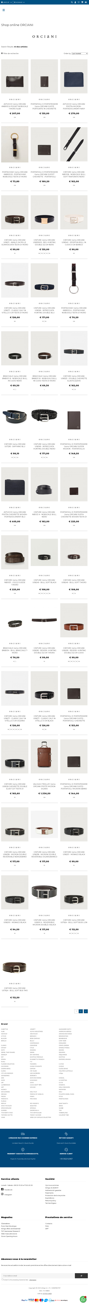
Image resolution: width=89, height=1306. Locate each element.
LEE (2, 1082)
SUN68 (61, 1108)
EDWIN (3, 1059)
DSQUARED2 (63, 1054)
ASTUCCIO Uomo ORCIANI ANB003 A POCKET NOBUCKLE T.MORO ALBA (15, 106)
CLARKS (3, 1045)
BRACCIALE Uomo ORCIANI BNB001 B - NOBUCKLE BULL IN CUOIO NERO (14, 378)
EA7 (2, 1057)
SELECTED (33, 1106)
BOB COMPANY (35, 1038)
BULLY (32, 1041)
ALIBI (3, 1031)
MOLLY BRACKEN (64, 1087)
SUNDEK (4, 1110)
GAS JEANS (4, 1066)
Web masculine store (9, 1234)
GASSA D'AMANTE (36, 1066)
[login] (74, 2)
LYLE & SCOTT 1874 (36, 1085)
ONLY (60, 1092)
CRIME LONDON (64, 1045)
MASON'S (62, 1085)
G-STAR (61, 1064)
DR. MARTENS (34, 1054)
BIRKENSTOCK (63, 1036)
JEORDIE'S (33, 1075)
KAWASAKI (33, 1080)
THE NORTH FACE (7, 1113)
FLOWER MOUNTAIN (7, 1064)
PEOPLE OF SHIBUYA (36, 1094)
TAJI (60, 1110)
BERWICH (33, 1036)
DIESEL (32, 1052)
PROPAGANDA (63, 1099)
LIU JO (61, 1082)
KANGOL (61, 1078)
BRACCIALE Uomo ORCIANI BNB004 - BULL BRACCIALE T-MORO (15, 650)
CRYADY (3, 1048)
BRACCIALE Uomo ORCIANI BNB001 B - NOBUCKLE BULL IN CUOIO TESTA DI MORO (44, 378)
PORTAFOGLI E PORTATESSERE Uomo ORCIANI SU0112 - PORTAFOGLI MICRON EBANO (73, 786)
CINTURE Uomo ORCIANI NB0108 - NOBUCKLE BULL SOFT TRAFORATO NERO (74, 174)
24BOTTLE (4, 1029)
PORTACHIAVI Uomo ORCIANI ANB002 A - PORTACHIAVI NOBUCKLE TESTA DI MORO (74, 310)
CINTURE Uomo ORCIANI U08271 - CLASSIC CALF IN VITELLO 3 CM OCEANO (15, 718)
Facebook (8, 1190)
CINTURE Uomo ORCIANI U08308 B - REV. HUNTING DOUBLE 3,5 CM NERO (44, 242)
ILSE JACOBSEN (35, 1073)
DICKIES (61, 1050)
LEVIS (32, 1082)
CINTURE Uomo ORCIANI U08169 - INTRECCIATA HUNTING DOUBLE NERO (44, 446)
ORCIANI (3, 1094)
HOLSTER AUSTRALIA (66, 1071)
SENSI (61, 1106)
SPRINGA (33, 1108)
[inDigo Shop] (44, 14)
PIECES (3, 1096)
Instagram (8, 1195)
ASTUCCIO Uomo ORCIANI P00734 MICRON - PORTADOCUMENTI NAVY (74, 106)
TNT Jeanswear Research (10, 1231)
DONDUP (4, 1054)
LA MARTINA (63, 1080)
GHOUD (61, 1066)
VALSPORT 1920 (64, 1115)
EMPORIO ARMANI (65, 1059)
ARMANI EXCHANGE (65, 1034)
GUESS (3, 1071)
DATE (3, 1050)
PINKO (32, 1096)
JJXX (2, 1078)
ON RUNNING (5, 1092)
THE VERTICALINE (35, 1113)
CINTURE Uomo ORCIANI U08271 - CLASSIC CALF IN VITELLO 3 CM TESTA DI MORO (15, 310)
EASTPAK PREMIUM (36, 1057)
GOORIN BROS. (6, 1068)
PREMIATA (4, 1099)
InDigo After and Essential (10, 1229)
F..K (31, 1061)
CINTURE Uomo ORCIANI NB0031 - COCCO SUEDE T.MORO (14, 582)
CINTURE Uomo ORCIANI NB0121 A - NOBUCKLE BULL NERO (44, 514)
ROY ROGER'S (34, 1103)
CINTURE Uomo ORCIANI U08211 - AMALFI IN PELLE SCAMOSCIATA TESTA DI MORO (15, 242)
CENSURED (62, 1043)
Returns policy (50, 1200)
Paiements (49, 1193)
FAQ (47, 1226)
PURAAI (3, 1101)
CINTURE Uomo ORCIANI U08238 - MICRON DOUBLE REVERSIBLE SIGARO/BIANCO (44, 854)
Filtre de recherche (11, 53)
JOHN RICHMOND (35, 1078)
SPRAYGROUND (6, 1108)
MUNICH (4, 1089)
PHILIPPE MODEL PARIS (66, 1094)
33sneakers (5, 1223)
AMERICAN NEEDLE (65, 1031)
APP (46, 1229)
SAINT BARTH (63, 1103)
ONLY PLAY (33, 1092)
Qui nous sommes (52, 1185)
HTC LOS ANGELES (7, 1073)
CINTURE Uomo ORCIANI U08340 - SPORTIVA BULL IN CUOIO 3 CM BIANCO (74, 242)
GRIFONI (32, 1068)
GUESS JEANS (63, 1068)
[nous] (77, 2)
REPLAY (3, 1103)
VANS (3, 1117)
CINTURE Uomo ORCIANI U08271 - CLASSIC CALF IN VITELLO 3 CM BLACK (44, 718)
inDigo (61, 1073)
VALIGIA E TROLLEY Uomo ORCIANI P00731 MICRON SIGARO (44, 786)
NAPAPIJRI (62, 1089)
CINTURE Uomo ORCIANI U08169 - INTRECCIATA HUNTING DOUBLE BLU (44, 310)
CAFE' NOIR (62, 1041)
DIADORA (33, 1050)
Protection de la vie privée (55, 1195)
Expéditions (49, 1198)
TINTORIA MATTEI (7, 1115)
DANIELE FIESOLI (64, 1048)
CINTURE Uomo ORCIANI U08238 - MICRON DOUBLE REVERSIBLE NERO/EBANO (15, 854)
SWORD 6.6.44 (34, 1110)
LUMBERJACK (5, 1085)
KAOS (3, 1080)
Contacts (48, 1223)
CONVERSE (33, 1045)
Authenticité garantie (53, 1190)
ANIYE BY (4, 1034)
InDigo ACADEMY (52, 1188)
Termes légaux (50, 1203)
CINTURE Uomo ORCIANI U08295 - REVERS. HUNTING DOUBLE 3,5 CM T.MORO (44, 650)
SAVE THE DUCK (6, 1106)
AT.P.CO (3, 1036)
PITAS (61, 1096)
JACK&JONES (5, 1075)
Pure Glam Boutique (8, 1226)
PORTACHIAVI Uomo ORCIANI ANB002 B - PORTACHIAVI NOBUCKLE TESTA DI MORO (15, 174)
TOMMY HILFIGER (35, 1115)
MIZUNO (32, 1087)
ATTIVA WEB (47, 1293)
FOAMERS (33, 1064)
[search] (71, 2)
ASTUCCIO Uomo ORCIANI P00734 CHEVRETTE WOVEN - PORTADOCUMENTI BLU (15, 514)
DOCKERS (62, 1052)
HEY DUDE (33, 1071)
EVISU (3, 1061)
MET (2, 1087)
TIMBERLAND (63, 1113)
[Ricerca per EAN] (85, 2)
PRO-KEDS (33, 1099)
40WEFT (32, 1029)
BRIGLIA (3, 1041)
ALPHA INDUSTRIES (36, 1031)
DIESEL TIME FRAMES (8, 1052)
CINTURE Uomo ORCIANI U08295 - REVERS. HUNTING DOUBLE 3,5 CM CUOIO (74, 650)
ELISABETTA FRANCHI (37, 1059)
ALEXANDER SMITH (65, 1029)
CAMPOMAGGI (34, 1043)
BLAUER (4, 1038)
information (32, 1280)
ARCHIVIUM (34, 1034)
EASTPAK (62, 1057)
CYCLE (32, 1048)
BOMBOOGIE (63, 1038)
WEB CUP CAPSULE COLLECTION (40, 1117)
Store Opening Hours (9, 1236)
